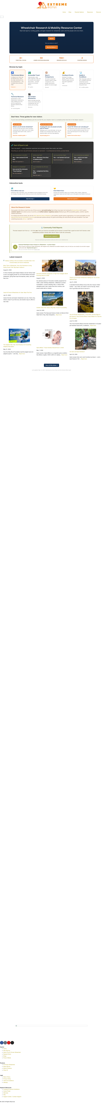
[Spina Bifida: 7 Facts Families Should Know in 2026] (52, 337)
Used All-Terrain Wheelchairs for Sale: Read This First (17, 292)
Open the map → (30, 198)
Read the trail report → (59, 159)
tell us (24, 219)
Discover (98, 12)
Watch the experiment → (18, 161)
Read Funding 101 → (45, 135)
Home (64, 12)
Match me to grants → (72, 198)
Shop (70, 12)
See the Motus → (51, 47)
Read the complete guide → (19, 135)
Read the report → (37, 175)
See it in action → (37, 161)
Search (51, 38)
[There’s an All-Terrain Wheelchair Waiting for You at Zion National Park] (85, 268)
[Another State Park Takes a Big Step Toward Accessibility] (52, 299)
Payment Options (79, 12)
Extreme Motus (76, 210)
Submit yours (37, 249)
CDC (35, 215)
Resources (90, 12)
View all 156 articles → (51, 365)
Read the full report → (32, 247)
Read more (59, 314)
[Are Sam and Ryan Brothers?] (85, 339)
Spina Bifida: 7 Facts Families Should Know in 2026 (50, 347)
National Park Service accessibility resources (22, 217)
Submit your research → (51, 236)
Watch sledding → (78, 161)
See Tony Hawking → (17, 173)
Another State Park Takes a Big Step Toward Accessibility (52, 307)
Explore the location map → (74, 135)
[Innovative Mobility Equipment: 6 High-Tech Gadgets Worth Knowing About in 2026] (52, 266)
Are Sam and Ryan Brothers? (77, 351)
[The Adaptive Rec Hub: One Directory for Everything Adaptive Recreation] (19, 336)
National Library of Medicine (44, 215)
